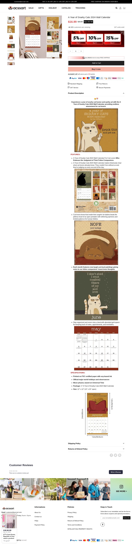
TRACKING (80, 8)
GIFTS (41, 8)
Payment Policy (40, 525)
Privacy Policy (72, 512)
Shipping (70, 516)
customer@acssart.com (21, 1)
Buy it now (96, 69)
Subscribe (126, 518)
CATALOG (66, 8)
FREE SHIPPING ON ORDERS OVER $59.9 (104, 1)
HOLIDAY (53, 8)
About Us (38, 512)
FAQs (36, 521)
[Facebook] (103, 524)
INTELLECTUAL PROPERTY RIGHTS (80, 529)
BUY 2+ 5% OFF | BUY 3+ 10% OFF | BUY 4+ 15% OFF (60, 1)
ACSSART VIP (72, 74)
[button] (116, 472)
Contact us (38, 516)
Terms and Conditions (75, 525)
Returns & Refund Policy (75, 521)
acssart (24, 540)
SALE (31, 8)
